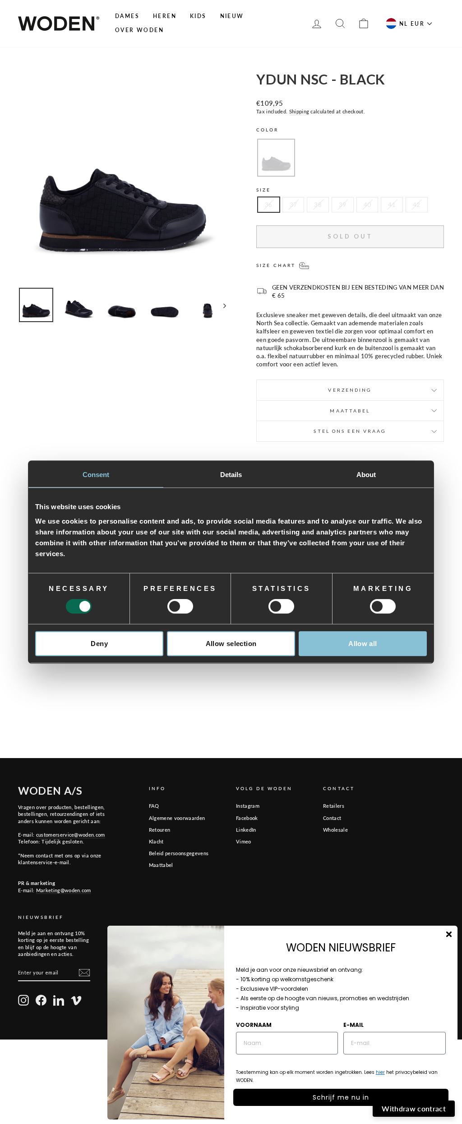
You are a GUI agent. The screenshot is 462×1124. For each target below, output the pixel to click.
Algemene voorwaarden (177, 818)
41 (392, 204)
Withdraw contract (414, 1108)
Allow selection (231, 643)
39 (342, 204)
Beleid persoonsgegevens (178, 853)
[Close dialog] (449, 934)
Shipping (299, 111)
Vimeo (243, 841)
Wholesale (335, 830)
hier (380, 1072)
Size (263, 189)
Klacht (156, 841)
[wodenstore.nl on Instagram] (23, 1000)
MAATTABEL (350, 410)
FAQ (154, 806)
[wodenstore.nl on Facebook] (41, 1000)
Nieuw (232, 16)
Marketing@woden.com (63, 890)
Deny (99, 643)
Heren (164, 16)
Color (267, 129)
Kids (198, 16)
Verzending (350, 390)
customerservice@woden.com (70, 835)
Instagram (247, 806)
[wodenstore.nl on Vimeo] (76, 1000)
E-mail (353, 1025)
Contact (332, 818)
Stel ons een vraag (350, 431)
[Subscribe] (84, 972)
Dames (127, 16)
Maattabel (161, 865)
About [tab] (366, 474)
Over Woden (139, 30)
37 (293, 204)
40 (367, 204)
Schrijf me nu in (341, 1097)
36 (269, 204)
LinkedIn (246, 830)
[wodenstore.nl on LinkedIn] (58, 1000)
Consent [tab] (96, 474)
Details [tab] (231, 474)
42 (416, 204)
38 (318, 204)
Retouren (160, 830)
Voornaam (254, 1025)
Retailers (333, 806)
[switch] (180, 606)
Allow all (362, 643)
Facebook (247, 818)
